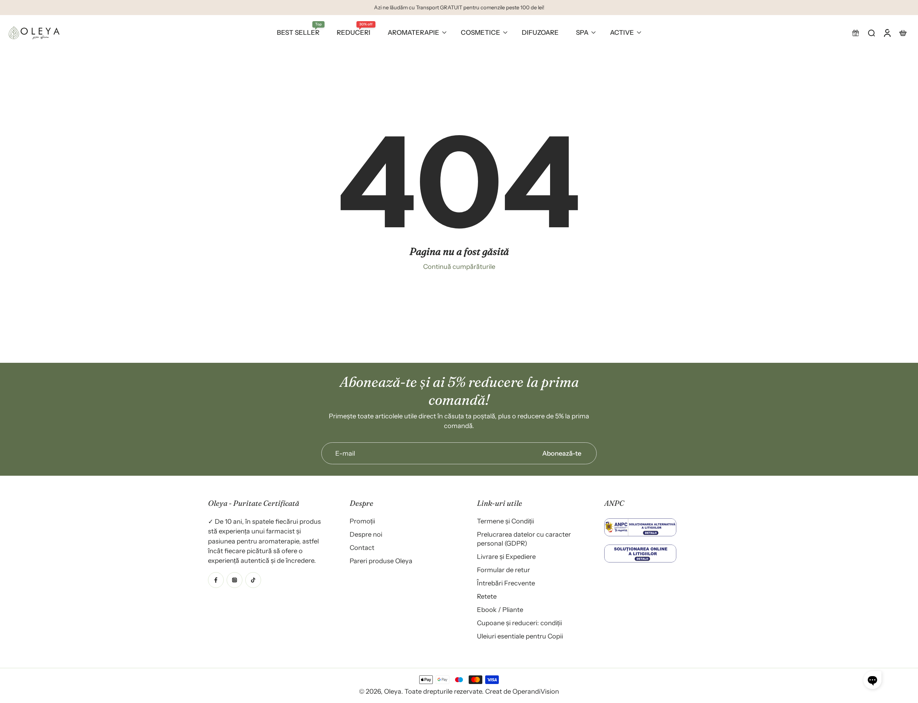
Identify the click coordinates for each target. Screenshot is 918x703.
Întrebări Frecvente (506, 583)
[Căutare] (871, 32)
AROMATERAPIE (413, 32)
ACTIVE (622, 32)
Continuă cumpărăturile (459, 266)
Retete (487, 596)
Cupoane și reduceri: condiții (519, 623)
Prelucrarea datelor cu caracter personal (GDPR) (524, 538)
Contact (362, 547)
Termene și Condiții (505, 521)
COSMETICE (480, 32)
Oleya (392, 691)
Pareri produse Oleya (381, 561)
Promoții (362, 521)
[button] (855, 32)
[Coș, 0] (903, 33)
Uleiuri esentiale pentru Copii (520, 636)
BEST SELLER (298, 32)
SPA (582, 32)
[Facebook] (216, 580)
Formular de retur (503, 570)
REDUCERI (353, 32)
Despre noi (366, 534)
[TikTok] (253, 580)
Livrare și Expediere (506, 556)
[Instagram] (234, 580)
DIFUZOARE (540, 32)
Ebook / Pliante (500, 609)
